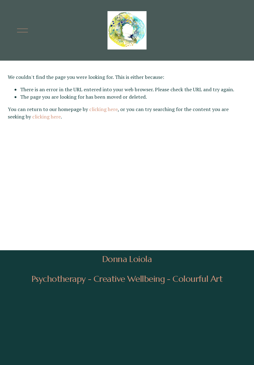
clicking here (103, 109)
